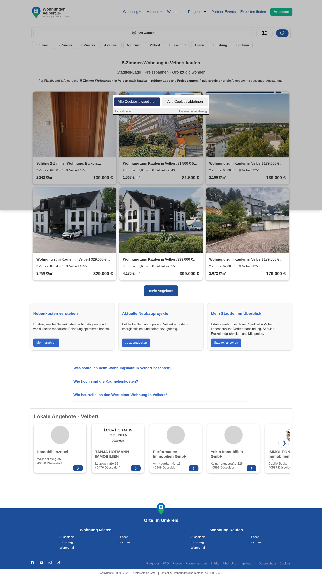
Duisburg (66, 542)
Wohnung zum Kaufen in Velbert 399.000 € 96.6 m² (158, 260)
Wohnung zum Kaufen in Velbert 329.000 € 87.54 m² (71, 260)
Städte (215, 563)
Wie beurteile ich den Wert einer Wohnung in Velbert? (120, 395)
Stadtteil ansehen (226, 342)
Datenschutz (267, 563)
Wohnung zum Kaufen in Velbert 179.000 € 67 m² (246, 260)
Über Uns (229, 563)
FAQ (166, 563)
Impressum (247, 563)
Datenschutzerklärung (193, 111)
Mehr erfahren (46, 342)
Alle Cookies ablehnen (185, 101)
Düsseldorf (66, 537)
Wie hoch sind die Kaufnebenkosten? (105, 381)
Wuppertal (67, 547)
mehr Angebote (161, 291)
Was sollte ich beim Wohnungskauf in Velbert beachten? (122, 368)
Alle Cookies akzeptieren (137, 101)
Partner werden (196, 563)
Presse (177, 563)
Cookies (285, 563)
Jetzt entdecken (136, 342)
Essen (124, 537)
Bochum (124, 542)
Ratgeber (152, 563)
